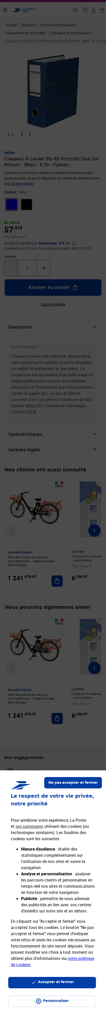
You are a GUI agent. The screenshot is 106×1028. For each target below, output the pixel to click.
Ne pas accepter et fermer (73, 783)
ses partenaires (29, 826)
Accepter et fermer (56, 982)
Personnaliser (56, 1001)
